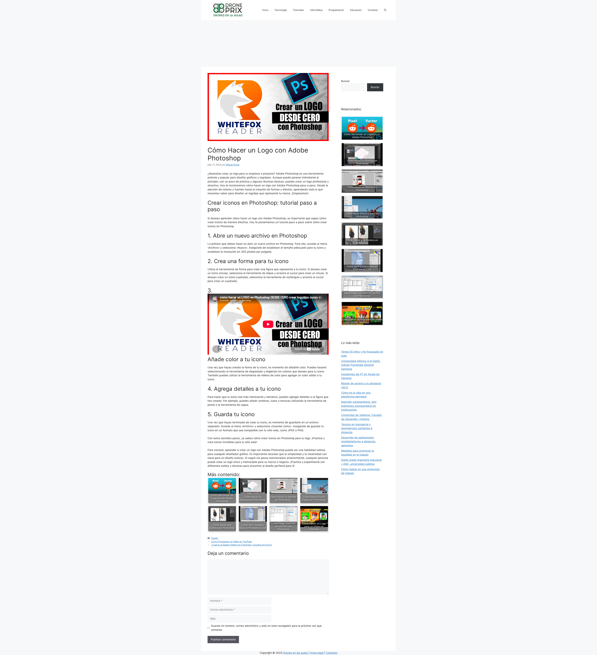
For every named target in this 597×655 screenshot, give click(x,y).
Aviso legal (317, 652)
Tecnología (281, 10)
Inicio (265, 10)
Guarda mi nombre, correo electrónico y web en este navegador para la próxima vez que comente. (266, 627)
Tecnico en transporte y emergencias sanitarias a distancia (356, 428)
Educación (356, 10)
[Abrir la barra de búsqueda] (385, 10)
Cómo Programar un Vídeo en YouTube (231, 541)
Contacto (373, 10)
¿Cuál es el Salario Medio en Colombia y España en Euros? (241, 545)
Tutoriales (298, 10)
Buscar (345, 81)
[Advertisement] (298, 43)
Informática (316, 10)
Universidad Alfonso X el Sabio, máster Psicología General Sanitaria (361, 365)
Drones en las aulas (295, 652)
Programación (336, 10)
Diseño (214, 538)
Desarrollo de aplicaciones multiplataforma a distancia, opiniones (358, 441)
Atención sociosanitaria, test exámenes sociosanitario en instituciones (358, 405)
